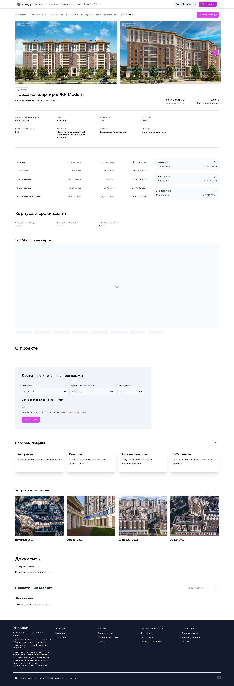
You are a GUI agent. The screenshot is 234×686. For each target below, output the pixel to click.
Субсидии (102, 642)
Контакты (186, 642)
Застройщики (84, 4)
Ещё (95, 4)
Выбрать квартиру (208, 15)
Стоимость (27, 386)
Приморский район (57, 15)
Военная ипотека (106, 633)
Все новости (196, 588)
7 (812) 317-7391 (207, 4)
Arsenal (24, 90)
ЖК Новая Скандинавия (151, 642)
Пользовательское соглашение (30, 678)
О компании (188, 629)
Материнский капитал (108, 637)
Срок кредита (124, 386)
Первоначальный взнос (81, 386)
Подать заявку (31, 419)
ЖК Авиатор (146, 633)
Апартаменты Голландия (151, 629)
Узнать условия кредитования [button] (73, 412)
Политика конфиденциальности (64, 678)
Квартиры (53, 4)
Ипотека (102, 629)
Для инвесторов (190, 633)
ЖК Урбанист (146, 637)
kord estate (20, 15)
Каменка (75, 15)
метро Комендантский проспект (100, 15)
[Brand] (24, 4)
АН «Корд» (21, 627)
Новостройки (39, 4)
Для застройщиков (191, 637)
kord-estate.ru (39, 645)
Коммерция (66, 4)
